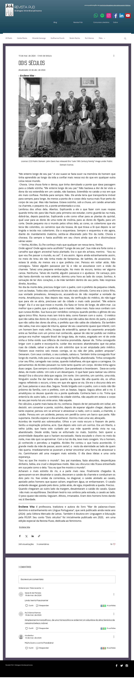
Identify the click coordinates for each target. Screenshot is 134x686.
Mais (100, 38)
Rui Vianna (89, 38)
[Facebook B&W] (116, 665)
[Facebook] (115, 15)
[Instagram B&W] (126, 665)
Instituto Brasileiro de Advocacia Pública (115, 5)
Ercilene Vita (24, 527)
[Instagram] (108, 15)
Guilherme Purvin (57, 38)
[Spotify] (102, 15)
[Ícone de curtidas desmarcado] (26, 605)
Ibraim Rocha (75, 38)
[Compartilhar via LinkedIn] (32, 536)
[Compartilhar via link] (39, 536)
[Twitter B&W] (121, 665)
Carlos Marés (22, 38)
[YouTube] (127, 15)
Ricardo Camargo (39, 38)
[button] (125, 38)
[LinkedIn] (121, 15)
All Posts (8, 38)
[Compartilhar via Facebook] (20, 536)
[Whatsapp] (95, 15)
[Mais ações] (113, 55)
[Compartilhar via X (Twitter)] (26, 536)
